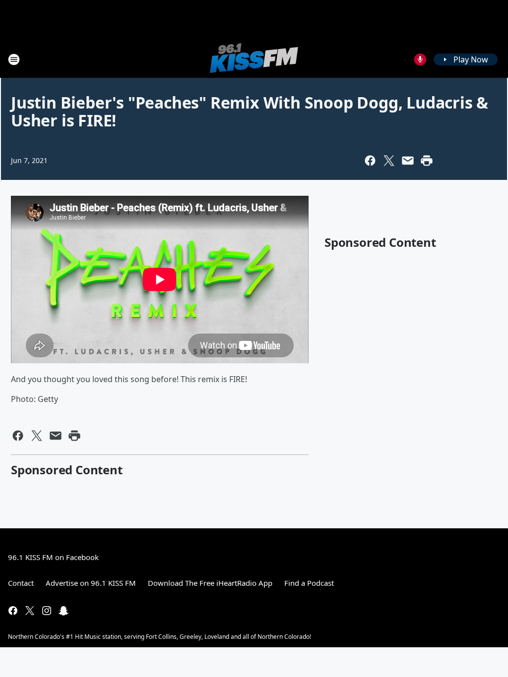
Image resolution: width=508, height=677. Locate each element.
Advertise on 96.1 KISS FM (91, 583)
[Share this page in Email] (408, 161)
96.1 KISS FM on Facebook (53, 557)
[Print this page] (427, 161)
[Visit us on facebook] (13, 611)
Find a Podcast (309, 583)
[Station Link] (254, 59)
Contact (21, 583)
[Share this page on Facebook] (370, 161)
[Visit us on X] (30, 611)
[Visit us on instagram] (47, 611)
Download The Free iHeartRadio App (210, 583)
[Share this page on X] (389, 161)
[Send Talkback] (420, 59)
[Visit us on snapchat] (63, 611)
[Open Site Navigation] (14, 59)
